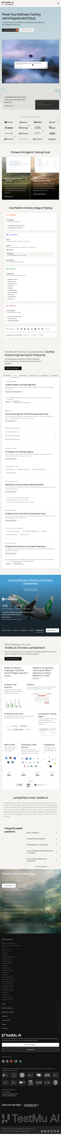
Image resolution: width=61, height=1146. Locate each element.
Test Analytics (6, 995)
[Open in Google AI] (21, 1061)
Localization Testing (7, 988)
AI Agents (4, 952)
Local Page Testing (7, 977)
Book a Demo (51, 630)
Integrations (5, 992)
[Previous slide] (3, 625)
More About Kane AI (10, 421)
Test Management (7, 961)
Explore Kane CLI (8, 105)
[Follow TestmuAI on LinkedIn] (48, 1131)
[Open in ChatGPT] (3, 1061)
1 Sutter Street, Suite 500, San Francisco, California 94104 (9, 1094)
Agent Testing (23, 375)
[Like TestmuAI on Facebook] (42, 1131)
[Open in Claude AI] (11, 1061)
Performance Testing (7, 970)
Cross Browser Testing (8, 956)
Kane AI (15, 375)
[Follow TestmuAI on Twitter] (45, 1131)
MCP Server (5, 954)
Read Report (7, 675)
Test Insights (54, 375)
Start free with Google (9, 30)
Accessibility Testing (7, 983)
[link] (8, 3)
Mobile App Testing (7, 963)
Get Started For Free (10, 458)
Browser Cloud (6, 972)
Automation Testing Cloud (9, 943)
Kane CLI (4, 947)
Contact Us (30, 1104)
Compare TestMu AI (7, 999)
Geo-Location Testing (8, 981)
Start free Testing (30, 1045)
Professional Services (7, 997)
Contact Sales (8, 886)
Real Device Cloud (34, 375)
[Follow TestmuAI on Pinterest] (58, 1131)
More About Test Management (13, 391)
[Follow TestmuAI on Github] (55, 1131)
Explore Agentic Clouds (39, 194)
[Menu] (58, 3)
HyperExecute (45, 375)
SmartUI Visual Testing (8, 990)
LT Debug (4, 974)
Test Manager (7, 375)
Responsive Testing (7, 986)
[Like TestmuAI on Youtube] (52, 1131)
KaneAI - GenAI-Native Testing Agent (11, 945)
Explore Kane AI (9, 196)
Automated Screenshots (8, 979)
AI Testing (4, 965)
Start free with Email (27, 30)
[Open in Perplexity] (7, 1061)
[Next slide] (6, 625)
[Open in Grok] (16, 1061)
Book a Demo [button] (30, 1049)
